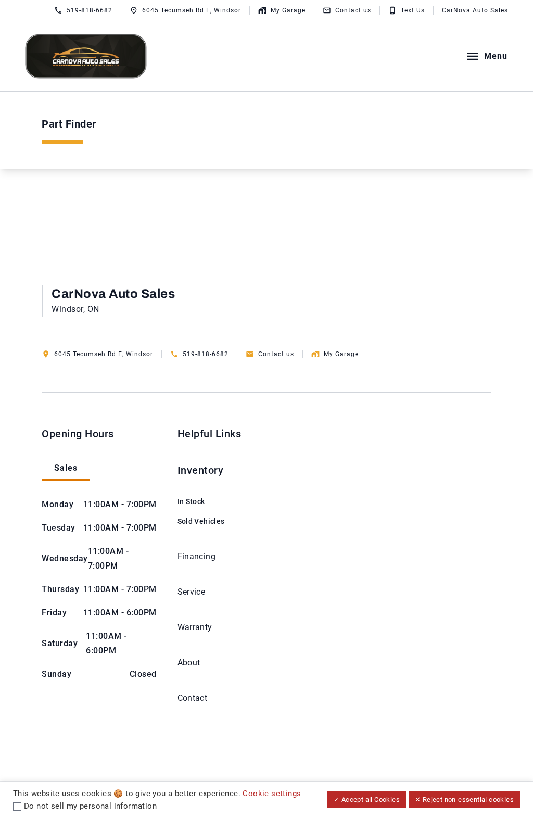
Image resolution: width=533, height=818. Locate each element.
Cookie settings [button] (272, 793)
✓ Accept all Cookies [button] (367, 799)
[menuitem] (201, 495)
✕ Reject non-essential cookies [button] (464, 799)
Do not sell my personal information (90, 806)
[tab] (66, 469)
